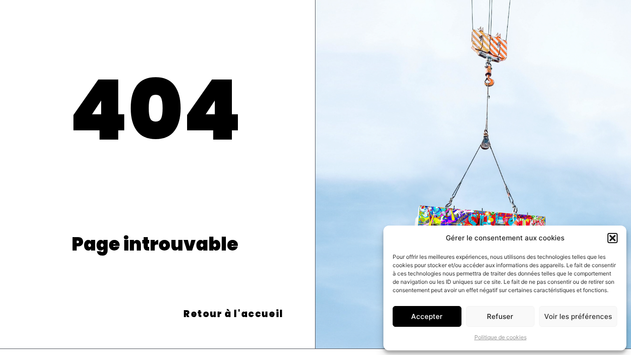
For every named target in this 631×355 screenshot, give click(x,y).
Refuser (500, 316)
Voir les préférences (578, 316)
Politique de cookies (500, 337)
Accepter (427, 316)
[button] (612, 238)
